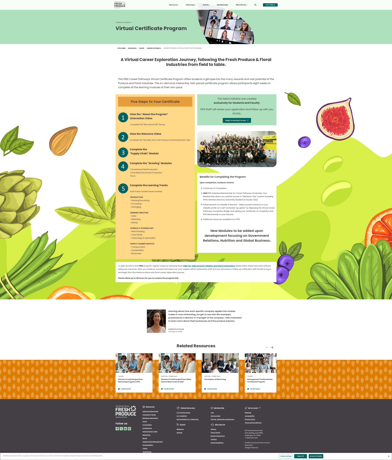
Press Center (215, 433)
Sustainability (148, 445)
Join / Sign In (270, 5)
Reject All (300, 456)
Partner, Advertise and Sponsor (222, 419)
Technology (147, 452)
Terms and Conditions (253, 423)
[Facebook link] (117, 428)
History (213, 429)
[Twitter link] (121, 428)
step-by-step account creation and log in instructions (209, 266)
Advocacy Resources (150, 411)
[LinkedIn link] (125, 428)
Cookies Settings (285, 456)
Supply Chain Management (153, 442)
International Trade (150, 432)
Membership (225, 6)
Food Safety (147, 425)
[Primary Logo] (120, 5)
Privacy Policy (250, 419)
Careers (214, 439)
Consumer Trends (149, 415)
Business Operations (150, 418)
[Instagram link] (129, 428)
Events (208, 6)
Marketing (146, 435)
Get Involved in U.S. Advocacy (188, 419)
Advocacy (193, 6)
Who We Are (243, 6)
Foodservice (147, 428)
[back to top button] (387, 446)
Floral (145, 422)
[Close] (388, 456)
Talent (145, 448)
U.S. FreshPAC (182, 416)
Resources (176, 6)
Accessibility (249, 416)
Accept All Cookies (316, 456)
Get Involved (215, 416)
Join (212, 413)
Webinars (180, 429)
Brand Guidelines (217, 443)
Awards (179, 433)
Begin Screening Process (235, 120)
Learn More (126, 389)
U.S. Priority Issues (183, 413)
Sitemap (248, 413)
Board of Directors (218, 436)
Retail (145, 438)
